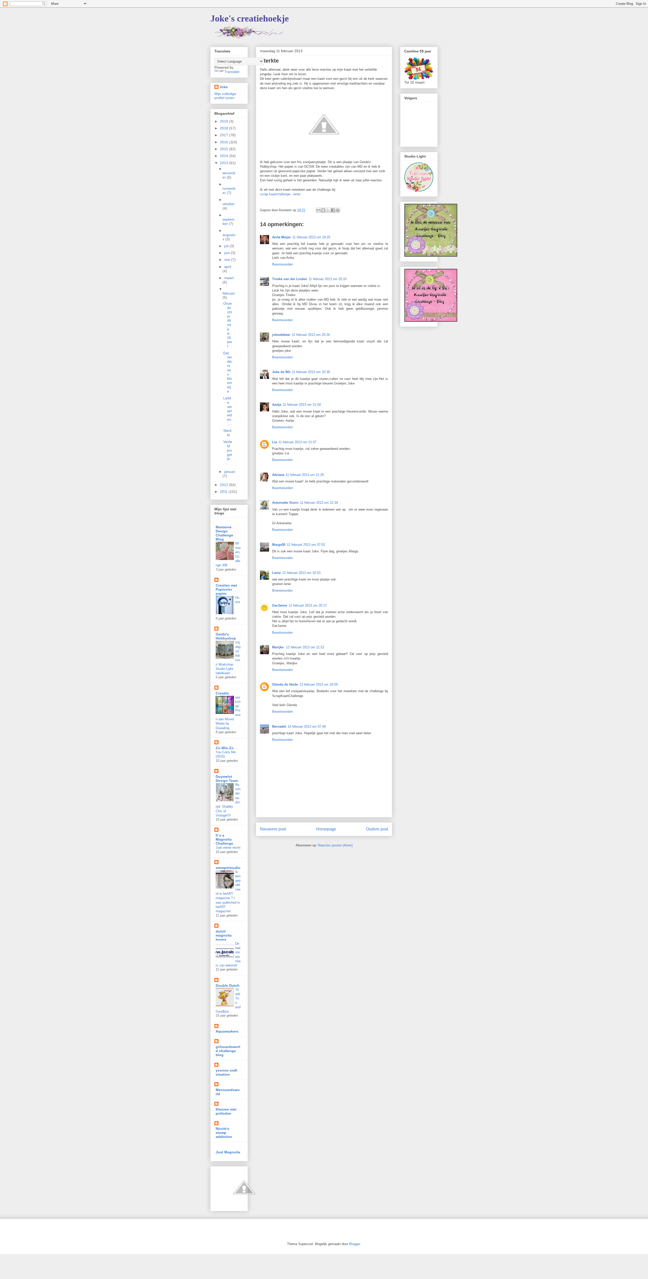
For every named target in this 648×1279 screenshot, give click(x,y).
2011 (224, 492)
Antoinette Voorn (285, 503)
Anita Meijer (281, 237)
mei (227, 260)
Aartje (276, 404)
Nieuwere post (273, 829)
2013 (224, 163)
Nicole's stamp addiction (224, 1133)
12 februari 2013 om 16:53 (301, 573)
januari (229, 472)
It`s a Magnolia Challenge (224, 839)
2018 (224, 128)
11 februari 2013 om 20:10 (328, 279)
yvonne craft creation (226, 1072)
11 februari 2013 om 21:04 (302, 404)
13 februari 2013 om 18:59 (318, 684)
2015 (224, 149)
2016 (224, 142)
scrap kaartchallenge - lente (280, 194)
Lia (274, 442)
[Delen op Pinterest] (337, 210)
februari (228, 293)
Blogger (354, 1244)
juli (227, 246)
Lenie (276, 573)
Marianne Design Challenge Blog (224, 533)
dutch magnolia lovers (224, 935)
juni (227, 253)
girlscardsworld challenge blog (228, 1051)
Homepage (326, 829)
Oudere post (377, 829)
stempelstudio (228, 868)
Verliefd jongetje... (227, 452)
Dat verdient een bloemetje (227, 372)
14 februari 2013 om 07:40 (307, 726)
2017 (224, 135)
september (228, 221)
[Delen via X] (328, 210)
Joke (223, 87)
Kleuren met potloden (226, 1111)
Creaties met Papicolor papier (226, 589)
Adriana (278, 475)
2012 (224, 485)
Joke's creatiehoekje (249, 18)
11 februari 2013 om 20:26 (311, 335)
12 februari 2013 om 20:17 (308, 605)
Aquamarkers (227, 1031)
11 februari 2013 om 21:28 (305, 475)
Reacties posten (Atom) (335, 845)
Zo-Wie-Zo (225, 748)
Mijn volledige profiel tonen (225, 96)
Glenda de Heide (285, 684)
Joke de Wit (281, 372)
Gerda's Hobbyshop (226, 636)
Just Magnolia (228, 1152)
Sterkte (227, 433)
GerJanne (279, 605)
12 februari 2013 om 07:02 (306, 545)
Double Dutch (227, 985)
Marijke (278, 647)
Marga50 (278, 545)
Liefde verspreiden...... (227, 411)
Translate (232, 72)
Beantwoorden (282, 264)
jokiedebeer (281, 335)
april (227, 267)
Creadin (222, 693)
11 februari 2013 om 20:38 (311, 372)
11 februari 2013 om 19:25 (311, 237)
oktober (228, 204)
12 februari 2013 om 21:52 (305, 647)
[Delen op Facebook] (332, 210)
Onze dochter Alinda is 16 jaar (227, 324)
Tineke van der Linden (289, 279)
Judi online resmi (228, 847)
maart (229, 278)
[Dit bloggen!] (323, 210)
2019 (224, 121)
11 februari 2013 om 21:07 (297, 442)
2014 (224, 156)
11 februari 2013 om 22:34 (319, 503)
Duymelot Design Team (227, 778)
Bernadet (279, 726)
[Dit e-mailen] (318, 210)
